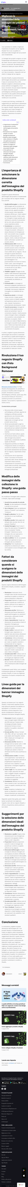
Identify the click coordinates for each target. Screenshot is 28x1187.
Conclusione (6, 162)
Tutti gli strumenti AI (6, 1095)
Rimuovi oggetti (5, 1146)
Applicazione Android (6, 1160)
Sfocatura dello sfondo (6, 1148)
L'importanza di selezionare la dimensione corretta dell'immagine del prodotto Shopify (10, 127)
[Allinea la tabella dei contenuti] (17, 122)
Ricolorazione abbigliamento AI (8, 1108)
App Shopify (4, 1162)
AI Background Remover (7, 1111)
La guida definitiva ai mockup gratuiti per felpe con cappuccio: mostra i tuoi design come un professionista (14, 1005)
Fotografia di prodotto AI (7, 1103)
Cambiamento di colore (6, 1135)
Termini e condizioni (6, 1182)
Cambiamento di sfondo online (8, 1130)
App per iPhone (5, 1157)
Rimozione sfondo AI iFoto (9, 387)
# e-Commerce (6, 967)
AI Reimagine (4, 1121)
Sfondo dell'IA (4, 1100)
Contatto (3, 1171)
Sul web (3, 1154)
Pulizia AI (3, 1116)
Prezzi (2, 1174)
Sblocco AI (4, 1119)
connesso (11, 1063)
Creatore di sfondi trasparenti (8, 1127)
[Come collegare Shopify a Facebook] (14, 1039)
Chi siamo (3, 1168)
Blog (2, 1176)
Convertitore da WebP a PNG (8, 1138)
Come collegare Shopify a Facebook (12, 1048)
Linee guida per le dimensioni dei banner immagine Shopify (9, 151)
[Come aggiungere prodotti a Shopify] (14, 1018)
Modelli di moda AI (6, 1098)
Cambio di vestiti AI (6, 1106)
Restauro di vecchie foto (7, 1141)
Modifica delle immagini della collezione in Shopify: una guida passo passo (10, 139)
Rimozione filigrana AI (6, 1113)
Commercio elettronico (9, 9)
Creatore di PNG (5, 1143)
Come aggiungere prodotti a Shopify (12, 1026)
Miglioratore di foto (6, 1133)
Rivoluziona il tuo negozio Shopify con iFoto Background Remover (10, 133)
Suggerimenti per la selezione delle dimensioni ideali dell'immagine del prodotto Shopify (10, 158)
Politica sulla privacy (6, 1179)
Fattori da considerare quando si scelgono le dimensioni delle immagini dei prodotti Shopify (10, 145)
